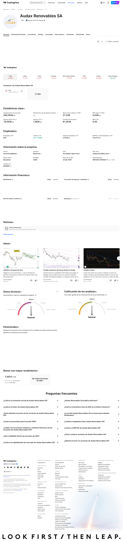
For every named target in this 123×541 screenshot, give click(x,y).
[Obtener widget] (101, 41)
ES (104, 3)
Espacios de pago (83, 491)
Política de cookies (60, 521)
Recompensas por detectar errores (64, 527)
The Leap (57, 478)
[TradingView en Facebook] (8, 467)
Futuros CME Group (60, 484)
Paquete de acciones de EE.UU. (63, 487)
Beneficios (40, 494)
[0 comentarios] (31, 280)
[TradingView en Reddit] (28, 467)
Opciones (40, 507)
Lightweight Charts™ (103, 466)
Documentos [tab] (32, 34)
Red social (81, 462)
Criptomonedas (42, 473)
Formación (81, 478)
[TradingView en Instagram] (14, 467)
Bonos (39, 471)
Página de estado (60, 529)
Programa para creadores (86, 468)
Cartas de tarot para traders (62, 509)
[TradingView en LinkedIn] (18, 467)
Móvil (39, 516)
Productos (51, 3)
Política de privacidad (61, 519)
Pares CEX (40, 475)
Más (86, 3)
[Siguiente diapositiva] (119, 258)
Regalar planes (59, 468)
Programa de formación (104, 480)
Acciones (40, 467)
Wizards (81, 487)
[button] (56, 2)
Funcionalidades (59, 462)
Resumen (57, 473)
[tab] (49, 179)
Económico (41, 492)
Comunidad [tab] (49, 34)
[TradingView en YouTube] (11, 467)
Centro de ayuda (59, 498)
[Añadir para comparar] (21, 91)
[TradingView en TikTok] (24, 467)
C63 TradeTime (59, 511)
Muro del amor (82, 464)
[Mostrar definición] (21, 113)
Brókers (79, 3)
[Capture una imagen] (98, 41)
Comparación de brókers (62, 477)
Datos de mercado (60, 466)
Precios (57, 464)
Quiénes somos (59, 492)
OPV (39, 498)
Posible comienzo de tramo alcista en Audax (59, 270)
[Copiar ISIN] (109, 160)
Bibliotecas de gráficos (104, 464)
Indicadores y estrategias (85, 485)
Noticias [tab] (40, 34)
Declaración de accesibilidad (63, 523)
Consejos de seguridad (61, 525)
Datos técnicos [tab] (59, 34)
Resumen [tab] (6, 34)
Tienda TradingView (60, 507)
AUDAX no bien (89, 270)
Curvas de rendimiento (44, 505)
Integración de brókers (104, 477)
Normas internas (83, 470)
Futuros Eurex (59, 485)
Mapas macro (41, 509)
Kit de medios (59, 502)
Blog (56, 496)
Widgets (100, 462)
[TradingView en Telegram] (21, 467)
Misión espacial (59, 494)
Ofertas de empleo (60, 500)
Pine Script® (41, 511)
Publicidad (101, 475)
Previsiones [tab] (70, 34)
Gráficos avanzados (103, 468)
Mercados (71, 3)
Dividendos (41, 496)
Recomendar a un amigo (85, 466)
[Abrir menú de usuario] (108, 2)
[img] (44, 20)
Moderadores (82, 471)
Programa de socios (103, 478)
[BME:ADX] (5, 267)
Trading (81, 477)
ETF (39, 469)
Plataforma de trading (104, 470)
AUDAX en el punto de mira (13, 270)
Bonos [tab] (88, 34)
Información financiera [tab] (18, 34)
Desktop (40, 518)
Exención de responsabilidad (63, 518)
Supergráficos (41, 462)
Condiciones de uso (60, 516)
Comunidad (61, 3)
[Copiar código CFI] (11, 166)
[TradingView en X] (4, 467)
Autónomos (82, 489)
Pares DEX (40, 477)
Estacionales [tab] (80, 34)
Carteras (40, 503)
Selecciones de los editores (86, 480)
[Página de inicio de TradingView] (11, 3)
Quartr (19, 490)
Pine (39, 478)
